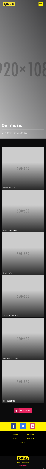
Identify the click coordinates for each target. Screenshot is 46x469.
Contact (23, 442)
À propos (30, 438)
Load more (25, 411)
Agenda (16, 438)
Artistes (30, 434)
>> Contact (23, 465)
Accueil (16, 434)
